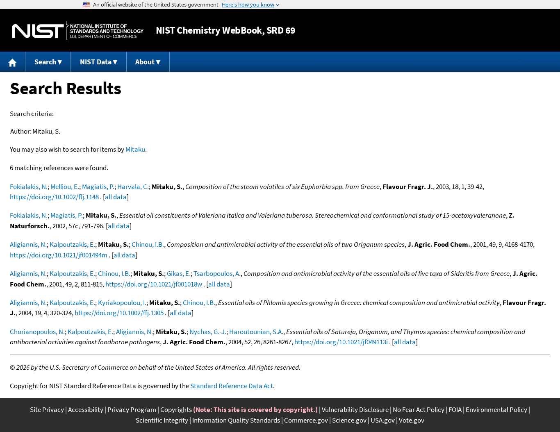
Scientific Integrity (162, 420)
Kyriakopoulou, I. (122, 302)
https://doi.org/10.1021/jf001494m (58, 254)
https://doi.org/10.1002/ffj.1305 (119, 312)
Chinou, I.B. (148, 244)
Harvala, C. (133, 186)
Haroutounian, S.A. (256, 331)
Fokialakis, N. (29, 186)
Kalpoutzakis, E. (72, 244)
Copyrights (176, 409)
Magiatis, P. (98, 186)
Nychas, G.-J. (207, 331)
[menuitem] (12, 62)
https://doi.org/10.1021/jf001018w (153, 284)
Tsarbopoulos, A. (217, 273)
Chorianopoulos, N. (37, 331)
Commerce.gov (306, 420)
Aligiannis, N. (28, 244)
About (145, 61)
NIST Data (96, 61)
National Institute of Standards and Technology (77, 30)
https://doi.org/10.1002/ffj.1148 (54, 196)
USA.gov (383, 420)
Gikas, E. (179, 273)
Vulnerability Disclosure (355, 409)
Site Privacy (47, 409)
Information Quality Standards (236, 420)
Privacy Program (131, 409)
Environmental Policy (496, 409)
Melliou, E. (64, 186)
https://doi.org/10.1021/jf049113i (341, 341)
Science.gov (349, 420)
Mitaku (135, 149)
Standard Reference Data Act (231, 385)
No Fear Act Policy (418, 409)
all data (116, 196)
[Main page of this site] (12, 62)
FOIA (455, 409)
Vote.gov (411, 420)
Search (45, 61)
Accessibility (85, 409)
